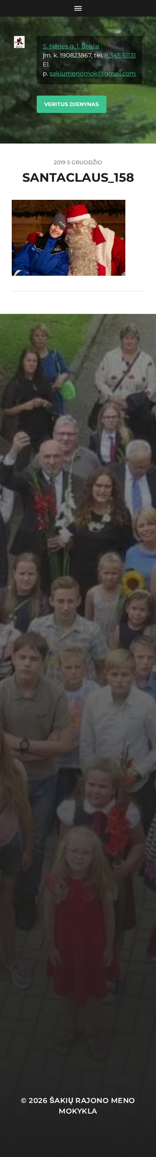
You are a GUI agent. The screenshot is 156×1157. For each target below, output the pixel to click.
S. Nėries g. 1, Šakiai (71, 46)
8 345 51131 (120, 55)
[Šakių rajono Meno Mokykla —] (19, 80)
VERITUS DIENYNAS (71, 104)
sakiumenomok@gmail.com (93, 73)
